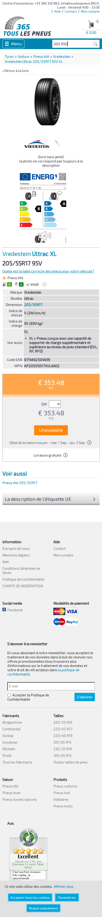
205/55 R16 (62, 722)
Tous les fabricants (17, 762)
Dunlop (8, 735)
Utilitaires (61, 799)
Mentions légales (16, 555)
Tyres (9, 56)
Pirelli (6, 755)
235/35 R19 (62, 749)
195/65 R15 (62, 742)
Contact (71, 11)
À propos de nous (16, 548)
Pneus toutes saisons (19, 799)
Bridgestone (12, 722)
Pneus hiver (11, 793)
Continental (11, 729)
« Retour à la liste (15, 71)
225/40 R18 (63, 735)
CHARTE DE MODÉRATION (22, 586)
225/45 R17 (62, 729)
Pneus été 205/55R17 (19, 483)
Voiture (23, 56)
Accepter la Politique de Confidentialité (28, 697)
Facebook (14, 610)
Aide (57, 11)
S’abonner (85, 697)
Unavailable (51, 430)
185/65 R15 (62, 755)
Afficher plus (64, 886)
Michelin (8, 749)
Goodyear (10, 742)
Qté (44, 404)
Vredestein (61, 56)
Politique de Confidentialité (23, 579)
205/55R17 (33, 304)
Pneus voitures (65, 786)
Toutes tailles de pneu (70, 762)
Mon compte (90, 11)
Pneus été (41, 56)
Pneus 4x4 (61, 793)
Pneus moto (63, 806)
